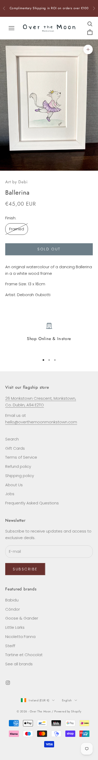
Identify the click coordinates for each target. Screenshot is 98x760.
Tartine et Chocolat (24, 654)
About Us (14, 485)
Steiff (10, 645)
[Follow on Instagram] (7, 682)
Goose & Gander (21, 618)
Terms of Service (21, 457)
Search (12, 439)
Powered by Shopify (67, 711)
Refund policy (18, 466)
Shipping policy (19, 475)
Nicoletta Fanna (20, 636)
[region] (49, 337)
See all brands (19, 664)
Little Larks (15, 627)
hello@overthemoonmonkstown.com (41, 422)
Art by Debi (16, 182)
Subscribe (25, 569)
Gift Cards (15, 448)
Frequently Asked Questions (32, 503)
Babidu (12, 600)
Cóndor (12, 609)
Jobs (9, 493)
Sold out (48, 249)
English (67, 700)
